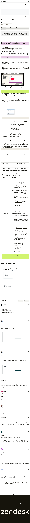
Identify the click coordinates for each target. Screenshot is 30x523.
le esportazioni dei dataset (15, 129)
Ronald (3, 435)
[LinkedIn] (24, 16)
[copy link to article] (28, 16)
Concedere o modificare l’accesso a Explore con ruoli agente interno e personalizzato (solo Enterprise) (15, 49)
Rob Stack (4, 304)
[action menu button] (28, 304)
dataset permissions (26, 441)
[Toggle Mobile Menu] (28, 1)
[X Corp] (25, 16)
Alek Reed (4, 380)
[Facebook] (27, 16)
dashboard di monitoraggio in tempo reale (21, 186)
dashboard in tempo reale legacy (19, 185)
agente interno (7, 144)
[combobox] (20, 301)
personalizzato (3, 144)
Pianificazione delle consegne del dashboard (15, 134)
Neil (3, 405)
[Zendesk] (15, 511)
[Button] (1, 296)
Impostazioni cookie (20, 517)
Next (16, 494)
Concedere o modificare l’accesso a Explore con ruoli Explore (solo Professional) (12, 48)
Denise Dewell (5, 417)
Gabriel (4, 469)
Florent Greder (5, 391)
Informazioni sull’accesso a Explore (7, 47)
